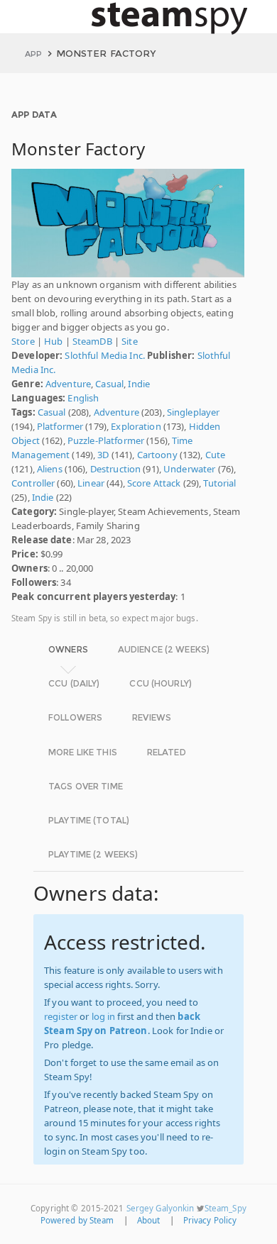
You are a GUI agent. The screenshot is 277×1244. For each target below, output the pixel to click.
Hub (53, 341)
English (83, 397)
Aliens (50, 468)
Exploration (136, 426)
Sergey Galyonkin (160, 1208)
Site (129, 341)
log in (104, 1016)
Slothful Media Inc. (104, 355)
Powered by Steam (77, 1220)
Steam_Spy (225, 1208)
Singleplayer (193, 412)
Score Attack (154, 483)
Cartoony (157, 454)
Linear (90, 483)
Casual (109, 383)
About (149, 1220)
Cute (215, 454)
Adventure (68, 383)
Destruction (115, 468)
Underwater (189, 468)
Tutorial (219, 483)
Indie (139, 383)
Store (23, 341)
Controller (33, 483)
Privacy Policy (210, 1220)
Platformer (60, 426)
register (60, 1016)
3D (103, 454)
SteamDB (92, 341)
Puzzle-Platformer (105, 440)
